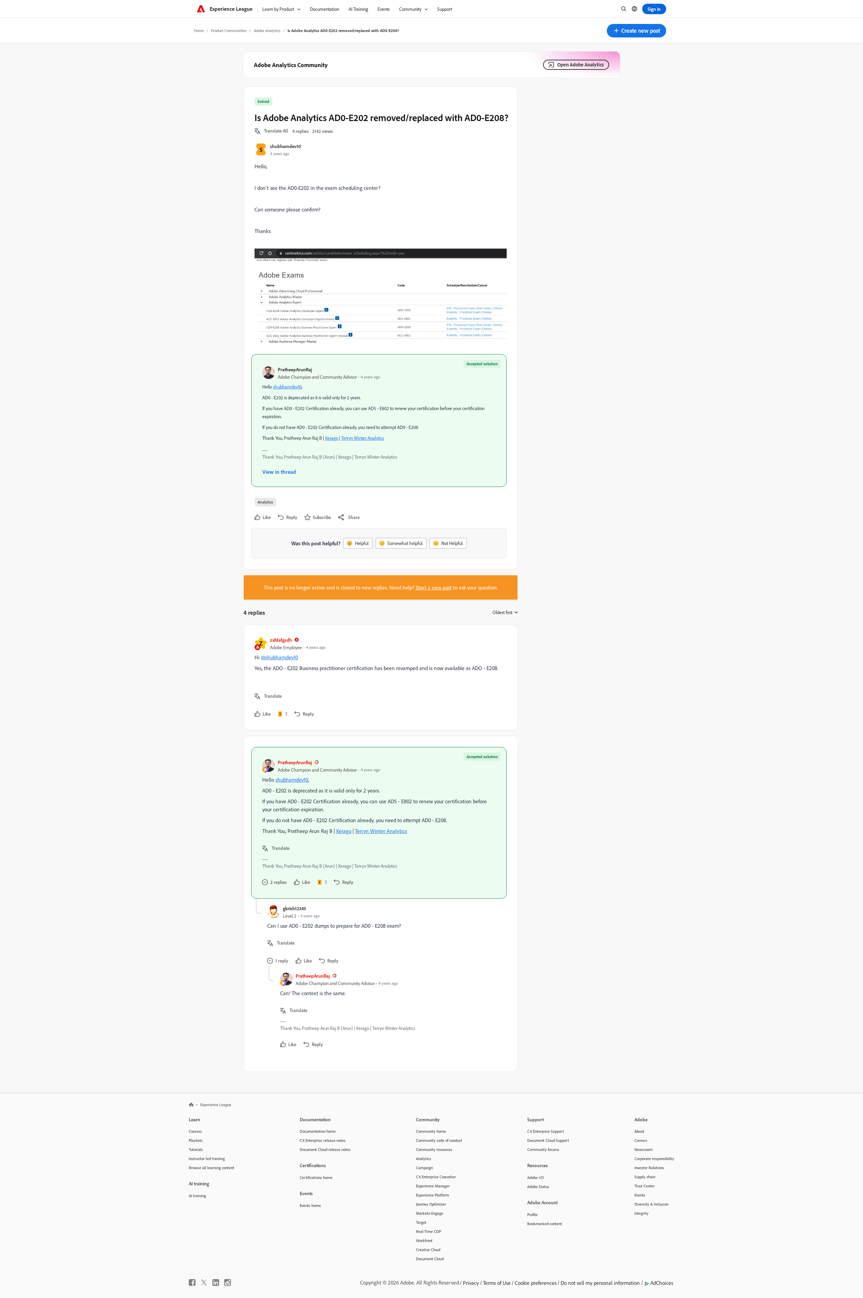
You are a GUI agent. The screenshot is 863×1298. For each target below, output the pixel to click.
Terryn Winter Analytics (362, 438)
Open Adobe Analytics (580, 64)
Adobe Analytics (267, 30)
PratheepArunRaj (295, 369)
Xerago (331, 438)
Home (199, 30)
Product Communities (229, 30)
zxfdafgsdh (281, 640)
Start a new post (434, 587)
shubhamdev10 (285, 146)
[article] (379, 677)
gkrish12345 (294, 908)
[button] (636, 30)
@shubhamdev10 (279, 657)
